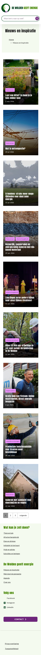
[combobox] (20, 18)
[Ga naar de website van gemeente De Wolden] (13, 636)
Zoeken (37, 18)
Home (11, 39)
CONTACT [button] (19, 619)
